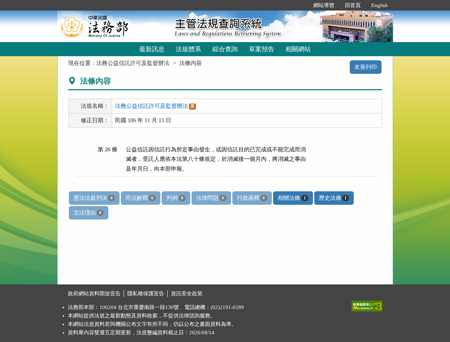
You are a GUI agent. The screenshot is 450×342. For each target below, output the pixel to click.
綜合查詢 (225, 49)
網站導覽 (323, 5)
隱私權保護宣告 (145, 293)
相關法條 (292, 198)
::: (300, 5)
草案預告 (261, 49)
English (379, 5)
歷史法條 (333, 198)
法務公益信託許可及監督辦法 (132, 63)
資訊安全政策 (186, 293)
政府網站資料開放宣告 (94, 293)
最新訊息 (152, 49)
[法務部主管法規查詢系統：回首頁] (113, 26)
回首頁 (353, 5)
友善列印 (365, 67)
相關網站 (298, 49)
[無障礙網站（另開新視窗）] (367, 304)
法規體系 (188, 49)
